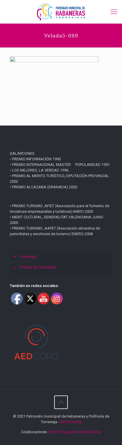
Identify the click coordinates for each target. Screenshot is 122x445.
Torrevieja (28, 256)
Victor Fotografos (63, 432)
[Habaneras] (61, 12)
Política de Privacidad (38, 267)
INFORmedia (70, 422)
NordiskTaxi (91, 432)
